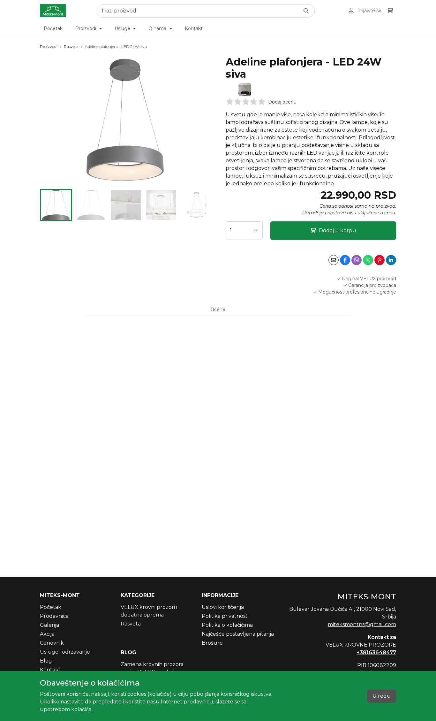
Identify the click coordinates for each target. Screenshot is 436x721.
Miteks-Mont (60, 595)
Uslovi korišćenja (223, 607)
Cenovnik (52, 643)
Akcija (47, 634)
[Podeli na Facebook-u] (345, 260)
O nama (158, 28)
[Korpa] (390, 11)
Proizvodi (86, 28)
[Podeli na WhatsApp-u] (368, 260)
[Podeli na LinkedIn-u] (391, 260)
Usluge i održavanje (65, 652)
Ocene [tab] (217, 309)
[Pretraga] (306, 11)
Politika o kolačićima (227, 625)
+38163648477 (376, 652)
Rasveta (71, 46)
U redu (381, 696)
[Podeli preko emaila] (333, 260)
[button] (56, 205)
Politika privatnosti (225, 616)
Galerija (49, 625)
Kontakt (194, 28)
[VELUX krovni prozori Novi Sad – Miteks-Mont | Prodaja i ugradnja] (53, 11)
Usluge (123, 28)
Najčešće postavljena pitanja (238, 634)
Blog (46, 661)
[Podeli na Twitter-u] (356, 260)
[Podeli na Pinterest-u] (379, 260)
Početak (53, 28)
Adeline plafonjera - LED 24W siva (116, 46)
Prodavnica (54, 616)
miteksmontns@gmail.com (362, 624)
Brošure (212, 643)
